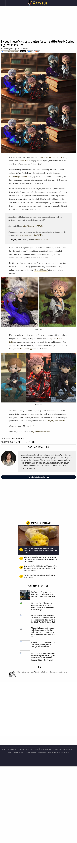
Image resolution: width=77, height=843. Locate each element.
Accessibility (57, 749)
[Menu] (3, 3)
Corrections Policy (30, 752)
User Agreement (68, 749)
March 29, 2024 (41, 239)
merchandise (50, 157)
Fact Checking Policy (44, 752)
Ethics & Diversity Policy (15, 752)
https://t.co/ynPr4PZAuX (32, 225)
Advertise (29, 749)
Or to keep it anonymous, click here (54, 672)
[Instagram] (26, 443)
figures (13, 438)
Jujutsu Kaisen (20, 438)
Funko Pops (23, 160)
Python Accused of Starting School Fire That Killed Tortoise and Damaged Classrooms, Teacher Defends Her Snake (40, 551)
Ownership (57, 752)
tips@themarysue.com (41, 431)
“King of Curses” (41, 270)
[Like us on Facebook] (23, 443)
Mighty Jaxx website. (56, 420)
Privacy (36, 749)
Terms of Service (46, 749)
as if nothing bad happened (25, 348)
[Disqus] (38, 709)
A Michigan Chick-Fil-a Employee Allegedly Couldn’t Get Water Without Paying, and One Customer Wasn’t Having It (43, 606)
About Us (21, 749)
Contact (64, 752)
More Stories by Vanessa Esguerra (38, 477)
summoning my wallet (18, 176)
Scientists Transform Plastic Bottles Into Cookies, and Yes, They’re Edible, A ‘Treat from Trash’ (43, 644)
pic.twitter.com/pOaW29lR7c (31, 235)
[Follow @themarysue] (19, 443)
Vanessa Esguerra (8, 48)
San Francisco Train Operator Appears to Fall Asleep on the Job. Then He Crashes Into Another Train (43, 594)
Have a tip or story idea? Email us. (29, 672)
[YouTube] (33, 443)
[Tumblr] (30, 443)
